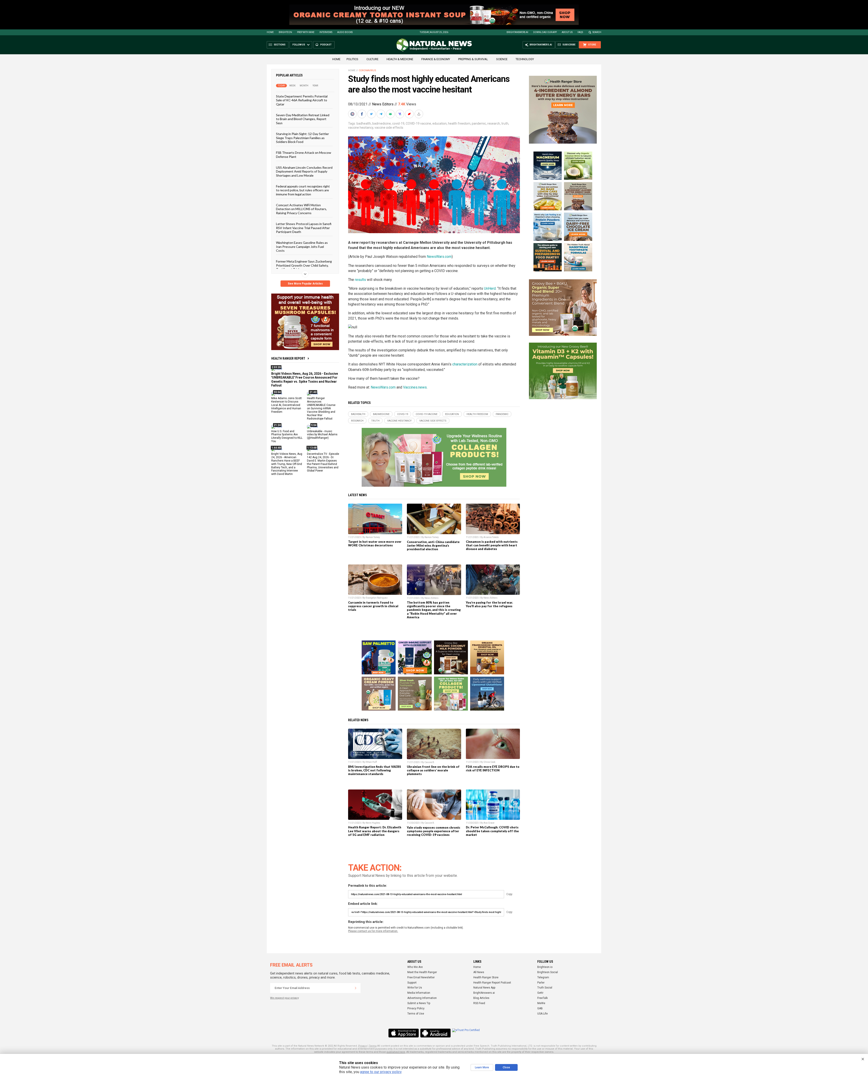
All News (478, 972)
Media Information (418, 992)
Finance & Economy (435, 59)
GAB (540, 1008)
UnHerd (490, 288)
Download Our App (545, 32)
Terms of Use (415, 1013)
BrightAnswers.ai (517, 32)
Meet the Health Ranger (422, 972)
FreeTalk (542, 998)
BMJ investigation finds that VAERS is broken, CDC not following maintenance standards (374, 770)
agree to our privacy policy (380, 1072)
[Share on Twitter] (372, 114)
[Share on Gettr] (410, 114)
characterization (464, 364)
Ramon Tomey (373, 537)
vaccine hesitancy (360, 127)
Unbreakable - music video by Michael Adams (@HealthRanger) (322, 434)
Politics (352, 59)
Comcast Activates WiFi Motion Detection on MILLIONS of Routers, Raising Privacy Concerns (301, 209)
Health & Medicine (400, 59)
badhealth (363, 123)
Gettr (540, 992)
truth (504, 123)
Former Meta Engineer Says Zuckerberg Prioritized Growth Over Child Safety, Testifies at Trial (304, 265)
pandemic (479, 123)
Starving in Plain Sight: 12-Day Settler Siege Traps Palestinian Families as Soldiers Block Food (302, 138)
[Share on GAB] (391, 114)
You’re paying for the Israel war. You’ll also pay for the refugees (489, 604)
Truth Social (544, 987)
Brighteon (285, 32)
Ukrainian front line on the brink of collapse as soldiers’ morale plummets (433, 770)
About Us (567, 32)
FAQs (580, 32)
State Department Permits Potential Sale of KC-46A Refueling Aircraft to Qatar (302, 100)
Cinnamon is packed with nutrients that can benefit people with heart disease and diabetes (492, 545)
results (360, 279)
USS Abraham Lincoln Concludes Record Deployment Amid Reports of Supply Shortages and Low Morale (304, 171)
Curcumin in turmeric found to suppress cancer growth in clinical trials (373, 606)
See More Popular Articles (305, 283)
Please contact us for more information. (373, 931)
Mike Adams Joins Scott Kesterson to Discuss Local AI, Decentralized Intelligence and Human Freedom (286, 405)
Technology (525, 59)
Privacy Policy (416, 1008)
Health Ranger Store (485, 977)
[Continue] (356, 988)
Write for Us (414, 987)
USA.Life (542, 1013)
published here (396, 1051)
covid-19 (398, 123)
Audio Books (345, 32)
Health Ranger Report (288, 358)
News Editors (383, 104)
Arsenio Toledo (491, 537)
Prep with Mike (305, 32)
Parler (541, 982)
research (493, 123)
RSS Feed (479, 1003)
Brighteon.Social (547, 972)
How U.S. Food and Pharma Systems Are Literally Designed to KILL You (286, 436)
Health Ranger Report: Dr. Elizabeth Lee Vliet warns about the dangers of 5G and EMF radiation (374, 830)
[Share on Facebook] (362, 114)
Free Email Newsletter (421, 977)
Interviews (325, 32)
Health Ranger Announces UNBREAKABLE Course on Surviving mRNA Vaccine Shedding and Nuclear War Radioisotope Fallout (321, 408)
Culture (372, 59)
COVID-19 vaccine (418, 123)
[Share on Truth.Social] (400, 114)
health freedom (459, 123)
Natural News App (484, 987)
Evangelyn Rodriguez (377, 598)
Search (596, 32)
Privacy (362, 1045)
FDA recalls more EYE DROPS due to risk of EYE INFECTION (492, 768)
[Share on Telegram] (381, 114)
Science (501, 59)
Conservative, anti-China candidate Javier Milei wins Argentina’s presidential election (433, 545)
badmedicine (381, 123)
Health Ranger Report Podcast (492, 982)
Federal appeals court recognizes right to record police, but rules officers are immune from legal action (303, 190)
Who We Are (415, 967)
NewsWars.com (439, 256)
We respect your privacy (284, 997)
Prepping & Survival (473, 59)
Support (412, 982)
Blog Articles (481, 998)
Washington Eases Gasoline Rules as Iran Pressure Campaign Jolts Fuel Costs (302, 246)
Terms (373, 1045)
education (439, 123)
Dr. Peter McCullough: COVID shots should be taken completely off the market (492, 830)
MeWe (541, 1003)
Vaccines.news (415, 387)
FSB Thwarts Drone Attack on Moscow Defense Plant (303, 154)
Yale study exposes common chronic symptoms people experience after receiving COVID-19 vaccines (433, 831)
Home (270, 32)
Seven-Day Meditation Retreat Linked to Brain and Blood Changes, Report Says (302, 119)
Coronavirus (367, 70)
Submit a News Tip (418, 1003)
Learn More (482, 1067)
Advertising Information (422, 998)
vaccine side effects (389, 127)
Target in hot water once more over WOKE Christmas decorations (374, 543)
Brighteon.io (544, 967)
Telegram (543, 977)
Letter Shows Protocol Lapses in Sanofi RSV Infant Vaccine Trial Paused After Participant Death (303, 228)
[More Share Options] (419, 114)
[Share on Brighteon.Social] (353, 114)
